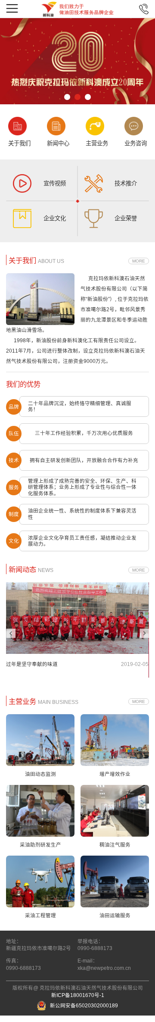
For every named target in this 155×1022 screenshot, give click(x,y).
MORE (138, 261)
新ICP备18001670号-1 (77, 995)
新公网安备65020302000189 (84, 1005)
